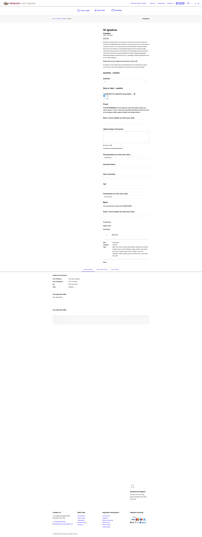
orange (121, 251)
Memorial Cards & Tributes (138, 3)
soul (142, 247)
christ (142, 253)
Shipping (104, 518)
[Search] (196, 3)
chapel (120, 253)
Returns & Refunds (107, 520)
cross (138, 251)
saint (142, 249)
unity (128, 247)
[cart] (198, 3)
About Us (152, 3)
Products (58, 18)
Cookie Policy (106, 527)
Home (54, 18)
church (130, 251)
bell (142, 251)
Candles (63, 18)
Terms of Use (106, 522)
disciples (128, 249)
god (129, 253)
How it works (86, 10)
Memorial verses (82, 522)
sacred (123, 249)
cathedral (115, 253)
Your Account (106, 516)
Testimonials (161, 3)
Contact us (81, 524)
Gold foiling (118, 10)
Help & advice (81, 518)
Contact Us (170, 3)
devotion (132, 247)
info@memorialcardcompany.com (63, 524)
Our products (81, 516)
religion (134, 251)
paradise (138, 247)
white (145, 249)
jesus (146, 253)
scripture (114, 249)
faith (116, 255)
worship (125, 253)
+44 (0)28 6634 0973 (59, 521)
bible (113, 247)
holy (113, 255)
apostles (137, 249)
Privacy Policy (106, 524)
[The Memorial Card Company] (19, 3)
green (117, 251)
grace (119, 249)
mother (135, 253)
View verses (101, 10)
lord (131, 253)
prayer (125, 251)
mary (139, 253)
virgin (133, 249)
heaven (121, 247)
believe (146, 247)
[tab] (88, 270)
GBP (188, 3)
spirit (125, 247)
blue (113, 251)
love (117, 247)
